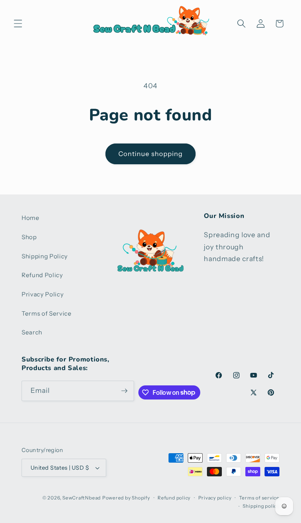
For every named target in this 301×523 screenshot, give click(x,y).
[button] (18, 23)
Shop (29, 237)
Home (31, 218)
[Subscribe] (124, 391)
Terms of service (259, 498)
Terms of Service (47, 313)
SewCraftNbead (81, 498)
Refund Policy (42, 275)
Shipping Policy (45, 256)
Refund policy (174, 498)
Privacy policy (215, 498)
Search (32, 332)
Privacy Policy (42, 294)
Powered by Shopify (126, 498)
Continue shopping (150, 154)
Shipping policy (261, 506)
